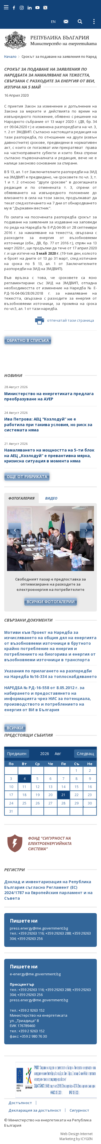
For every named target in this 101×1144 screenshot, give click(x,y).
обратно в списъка (28, 340)
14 (63, 786)
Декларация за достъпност (34, 1110)
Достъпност (20, 1102)
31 (11, 811)
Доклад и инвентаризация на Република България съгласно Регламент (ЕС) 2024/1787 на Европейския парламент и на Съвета (48, 890)
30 (90, 803)
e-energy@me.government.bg (35, 973)
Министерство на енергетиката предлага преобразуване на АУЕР (49, 396)
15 (77, 786)
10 (11, 786)
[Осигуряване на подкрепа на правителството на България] (56, 1080)
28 (63, 803)
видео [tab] (51, 498)
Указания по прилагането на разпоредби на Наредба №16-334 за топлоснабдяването (50, 673)
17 (11, 794)
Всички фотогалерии (51, 601)
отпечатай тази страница (70, 320)
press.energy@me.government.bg (39, 928)
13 (50, 786)
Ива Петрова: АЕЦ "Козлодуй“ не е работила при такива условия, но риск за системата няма (48, 424)
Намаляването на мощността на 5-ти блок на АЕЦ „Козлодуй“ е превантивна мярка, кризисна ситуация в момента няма (49, 455)
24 (11, 803)
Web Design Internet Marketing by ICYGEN (76, 1136)
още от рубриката (27, 476)
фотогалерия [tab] (21, 498)
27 (50, 803)
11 (24, 786)
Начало (10, 56)
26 (38, 803)
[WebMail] (66, 21)
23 (90, 794)
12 (38, 786)
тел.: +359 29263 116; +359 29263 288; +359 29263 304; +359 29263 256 (50, 936)
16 (90, 786)
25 (24, 803)
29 (77, 803)
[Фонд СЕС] (39, 842)
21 (63, 794)
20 (50, 794)
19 (38, 794)
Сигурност (79, 1110)
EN (53, 21)
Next (86, 530)
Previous (14, 530)
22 (77, 794)
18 (24, 794)
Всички (15, 727)
